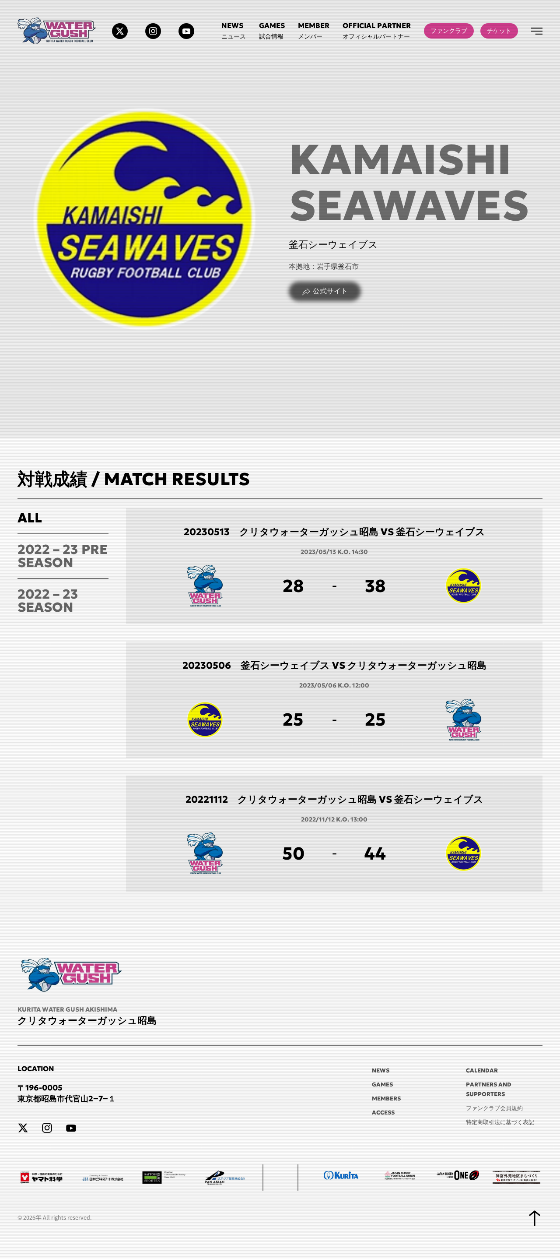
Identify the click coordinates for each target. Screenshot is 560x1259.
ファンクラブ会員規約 (494, 1108)
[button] (377, 31)
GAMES (382, 1084)
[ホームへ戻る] (58, 31)
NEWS (380, 1070)
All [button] (30, 518)
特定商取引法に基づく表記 (500, 1122)
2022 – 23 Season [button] (48, 600)
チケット (499, 31)
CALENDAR (482, 1070)
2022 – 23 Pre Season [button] (63, 556)
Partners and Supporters (488, 1089)
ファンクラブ (448, 31)
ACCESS (383, 1112)
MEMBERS (386, 1098)
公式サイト (330, 291)
